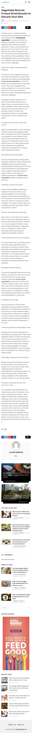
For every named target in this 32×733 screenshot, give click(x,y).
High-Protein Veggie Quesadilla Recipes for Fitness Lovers (20, 583)
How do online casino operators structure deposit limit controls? (19, 704)
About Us (21, 725)
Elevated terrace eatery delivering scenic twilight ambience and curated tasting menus (21, 527)
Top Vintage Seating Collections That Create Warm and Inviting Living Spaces (19, 688)
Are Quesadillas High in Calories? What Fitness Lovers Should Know (20, 570)
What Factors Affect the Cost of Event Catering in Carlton (21, 513)
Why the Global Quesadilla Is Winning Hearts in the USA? (21, 596)
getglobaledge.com (21, 729)
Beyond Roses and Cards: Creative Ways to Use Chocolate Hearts (21, 542)
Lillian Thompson (12, 20)
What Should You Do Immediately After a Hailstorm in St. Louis (19, 679)
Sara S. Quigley (19, 517)
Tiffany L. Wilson (19, 587)
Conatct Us (12, 725)
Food (2, 7)
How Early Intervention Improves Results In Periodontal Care (19, 697)
